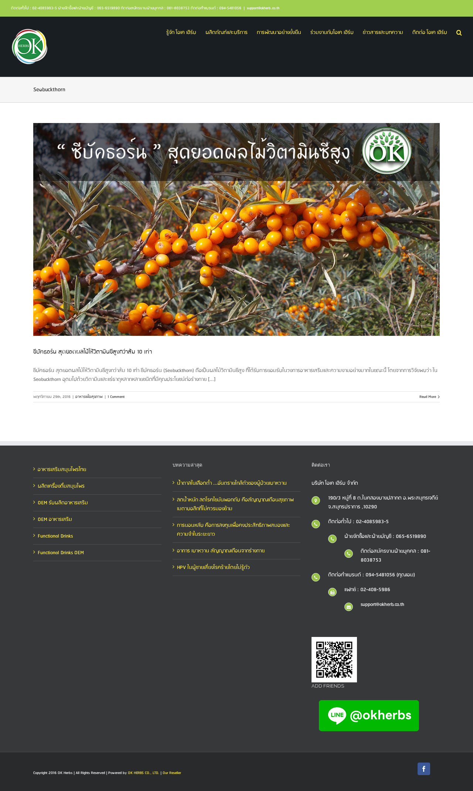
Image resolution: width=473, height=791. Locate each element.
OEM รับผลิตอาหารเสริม (63, 502)
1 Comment (116, 396)
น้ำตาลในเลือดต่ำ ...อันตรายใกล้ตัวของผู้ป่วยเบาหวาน (232, 483)
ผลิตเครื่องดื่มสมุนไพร (61, 486)
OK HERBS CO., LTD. (143, 773)
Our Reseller (172, 773)
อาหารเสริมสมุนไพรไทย (62, 469)
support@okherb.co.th (263, 8)
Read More (427, 396)
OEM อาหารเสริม (55, 519)
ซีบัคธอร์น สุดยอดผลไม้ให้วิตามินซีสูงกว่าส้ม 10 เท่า (92, 352)
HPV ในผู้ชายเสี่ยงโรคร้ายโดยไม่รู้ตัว (213, 567)
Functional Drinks (55, 536)
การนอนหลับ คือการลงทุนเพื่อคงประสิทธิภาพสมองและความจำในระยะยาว (233, 530)
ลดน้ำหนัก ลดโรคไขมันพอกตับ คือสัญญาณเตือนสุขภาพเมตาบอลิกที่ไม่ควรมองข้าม (235, 504)
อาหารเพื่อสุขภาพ (89, 396)
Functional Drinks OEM (61, 552)
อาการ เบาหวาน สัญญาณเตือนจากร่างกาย (221, 550)
